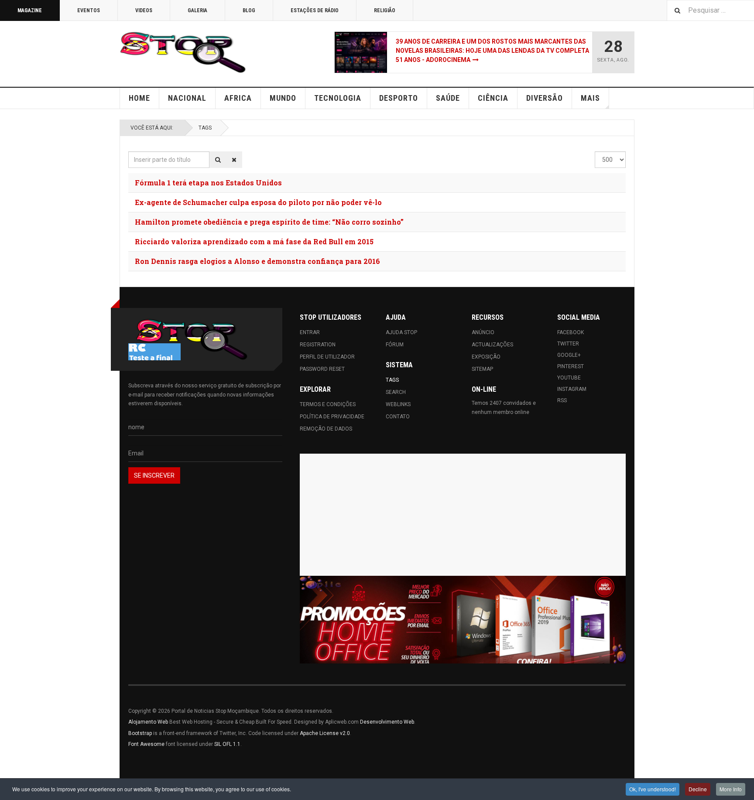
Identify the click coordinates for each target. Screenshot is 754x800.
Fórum (395, 345)
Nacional (187, 98)
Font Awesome (146, 744)
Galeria (197, 10)
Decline (698, 789)
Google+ (569, 355)
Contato (398, 417)
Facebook (570, 332)
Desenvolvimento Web (387, 722)
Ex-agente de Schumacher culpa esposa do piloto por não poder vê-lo (258, 202)
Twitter (568, 344)
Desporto (398, 98)
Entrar (310, 332)
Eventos (88, 10)
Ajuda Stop (401, 332)
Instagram (571, 389)
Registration (318, 345)
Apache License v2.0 (325, 733)
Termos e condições (328, 404)
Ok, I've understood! (652, 789)
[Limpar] (234, 159)
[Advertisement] (463, 515)
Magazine (29, 10)
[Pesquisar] (217, 159)
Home (139, 98)
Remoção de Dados (326, 429)
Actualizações (492, 345)
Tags (205, 128)
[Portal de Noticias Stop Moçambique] (183, 52)
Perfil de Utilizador (327, 357)
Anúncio (483, 332)
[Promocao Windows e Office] (463, 619)
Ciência (493, 98)
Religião (384, 10)
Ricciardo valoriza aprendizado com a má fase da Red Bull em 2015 (254, 241)
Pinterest (570, 366)
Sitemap (482, 369)
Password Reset (322, 369)
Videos (143, 10)
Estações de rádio (315, 10)
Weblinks (398, 404)
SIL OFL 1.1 (227, 744)
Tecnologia (337, 98)
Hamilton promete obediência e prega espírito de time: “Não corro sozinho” (269, 221)
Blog (249, 10)
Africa (238, 98)
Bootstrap (140, 733)
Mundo (283, 98)
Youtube (569, 378)
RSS (562, 400)
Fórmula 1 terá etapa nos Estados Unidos (208, 182)
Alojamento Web (148, 722)
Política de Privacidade (332, 417)
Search (396, 392)
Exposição (486, 357)
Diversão (544, 98)
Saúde (448, 98)
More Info (731, 789)
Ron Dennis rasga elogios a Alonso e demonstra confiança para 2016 (257, 261)
